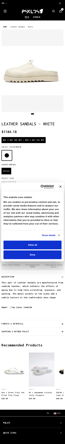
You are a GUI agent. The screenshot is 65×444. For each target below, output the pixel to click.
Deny (32, 254)
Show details (49, 235)
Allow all (32, 245)
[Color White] (7, 155)
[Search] (53, 11)
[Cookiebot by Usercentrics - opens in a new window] (41, 187)
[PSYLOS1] (32, 11)
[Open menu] (5, 11)
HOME (5, 27)
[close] (60, 3)
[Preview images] (14, 381)
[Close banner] (60, 187)
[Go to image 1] (32, 113)
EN (3, 3)
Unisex (6, 171)
